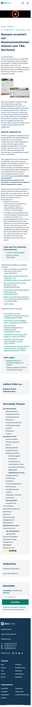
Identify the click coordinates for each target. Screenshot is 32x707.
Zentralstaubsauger (12, 489)
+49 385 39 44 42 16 (10, 646)
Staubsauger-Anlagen (13, 425)
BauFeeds (18, 677)
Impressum (19, 688)
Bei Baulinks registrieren (11, 568)
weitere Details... (9, 304)
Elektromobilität (11, 500)
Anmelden (4, 691)
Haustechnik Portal (9, 436)
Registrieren (5, 695)
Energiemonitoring (12, 475)
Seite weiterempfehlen (10, 573)
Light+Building (10, 534)
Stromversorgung (9, 517)
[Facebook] (16, 653)
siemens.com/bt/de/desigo (15, 252)
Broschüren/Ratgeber (10, 536)
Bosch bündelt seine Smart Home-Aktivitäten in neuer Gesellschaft (15, 285)
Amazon (20, 369)
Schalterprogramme (12, 417)
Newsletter (4, 688)
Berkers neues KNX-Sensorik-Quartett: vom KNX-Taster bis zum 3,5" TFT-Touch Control (17, 299)
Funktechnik (13, 459)
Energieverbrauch (9, 520)
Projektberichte (8, 542)
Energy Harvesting (12, 450)
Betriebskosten (8, 523)
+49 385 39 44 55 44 (10, 644)
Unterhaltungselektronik (14, 422)
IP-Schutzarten (8, 506)
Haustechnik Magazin (13, 362)
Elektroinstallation (12, 411)
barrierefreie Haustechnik (11, 509)
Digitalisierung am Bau (17, 473)
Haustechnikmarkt (9, 528)
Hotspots (18, 664)
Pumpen (8, 434)
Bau (2, 664)
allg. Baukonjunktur (12, 531)
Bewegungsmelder (12, 447)
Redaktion (11, 26)
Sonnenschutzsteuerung (17, 467)
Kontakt (3, 698)
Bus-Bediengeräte (14, 456)
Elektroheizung (11, 486)
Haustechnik (10, 369)
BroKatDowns (19, 674)
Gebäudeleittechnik (12, 360)
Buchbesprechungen (10, 539)
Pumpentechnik (11, 503)
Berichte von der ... (9, 548)
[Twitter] (13, 653)
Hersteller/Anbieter (9, 409)
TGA (2, 671)
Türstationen (10, 420)
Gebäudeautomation (12, 414)
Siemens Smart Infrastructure (9, 390)
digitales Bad (13, 470)
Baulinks (3, 26)
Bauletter (6, 592)
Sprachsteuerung (14, 461)
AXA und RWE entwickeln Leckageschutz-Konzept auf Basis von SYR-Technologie (16, 316)
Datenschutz (19, 691)
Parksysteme (10, 431)
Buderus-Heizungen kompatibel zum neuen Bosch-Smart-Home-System (16, 271)
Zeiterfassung (10, 478)
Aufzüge (8, 428)
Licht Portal (7, 545)
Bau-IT (3, 677)
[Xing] (22, 653)
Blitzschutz (6, 514)
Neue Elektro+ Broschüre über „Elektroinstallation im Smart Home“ (13, 341)
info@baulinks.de (9, 648)
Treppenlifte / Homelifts (13, 495)
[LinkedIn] (19, 653)
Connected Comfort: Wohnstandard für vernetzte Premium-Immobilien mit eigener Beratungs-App (16, 348)
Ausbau (3, 667)
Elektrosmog (7, 511)
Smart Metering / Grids (16, 464)
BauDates (18, 671)
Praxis (3, 674)
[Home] (15, 624)
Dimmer (8, 445)
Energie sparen (20, 667)
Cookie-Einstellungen (22, 695)
